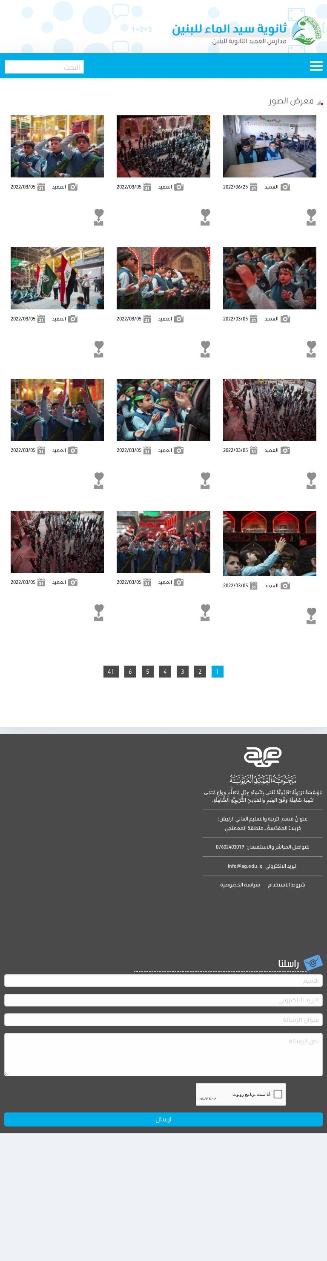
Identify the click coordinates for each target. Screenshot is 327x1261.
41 (111, 671)
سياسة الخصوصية (240, 884)
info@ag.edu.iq (245, 866)
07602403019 (230, 847)
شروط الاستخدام (286, 884)
